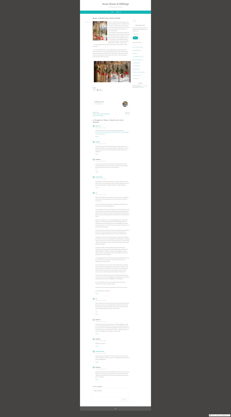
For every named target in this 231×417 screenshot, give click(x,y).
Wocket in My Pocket (137, 75)
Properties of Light (136, 62)
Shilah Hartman (98, 177)
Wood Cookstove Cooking (138, 47)
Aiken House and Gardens (138, 59)
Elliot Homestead (136, 69)
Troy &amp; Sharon (99, 351)
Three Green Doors (136, 66)
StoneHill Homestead (137, 50)
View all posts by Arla (99, 103)
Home (112, 12)
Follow (135, 37)
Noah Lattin (98, 126)
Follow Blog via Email (140, 25)
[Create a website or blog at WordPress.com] (115, 408)
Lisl (96, 192)
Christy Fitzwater (136, 78)
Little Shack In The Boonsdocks (139, 72)
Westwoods (135, 53)
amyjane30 (97, 141)
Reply (96, 136)
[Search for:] (140, 20)
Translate (142, 87)
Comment (124, 399)
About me (118, 12)
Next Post (127, 113)
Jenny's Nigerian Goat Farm (138, 56)
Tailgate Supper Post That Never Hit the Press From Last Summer (101, 114)
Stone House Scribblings (115, 4)
